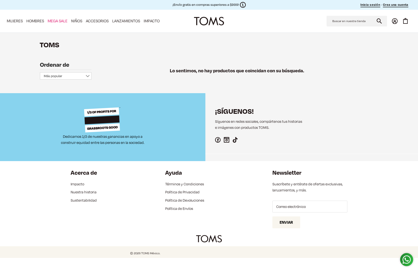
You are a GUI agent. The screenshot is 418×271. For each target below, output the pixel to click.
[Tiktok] (235, 140)
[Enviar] (379, 21)
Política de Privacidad (182, 192)
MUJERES (15, 21)
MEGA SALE (57, 21)
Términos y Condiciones (184, 184)
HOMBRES (35, 21)
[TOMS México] (209, 21)
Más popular (53, 76)
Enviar (286, 222)
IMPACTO (152, 21)
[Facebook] (218, 140)
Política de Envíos (179, 208)
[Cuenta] (395, 21)
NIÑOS (76, 21)
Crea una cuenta (396, 4)
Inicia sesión (370, 4)
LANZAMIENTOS (126, 21)
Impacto (77, 184)
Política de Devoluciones (184, 200)
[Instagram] (226, 140)
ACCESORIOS (97, 21)
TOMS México (150, 253)
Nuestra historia (84, 192)
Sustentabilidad (84, 200)
